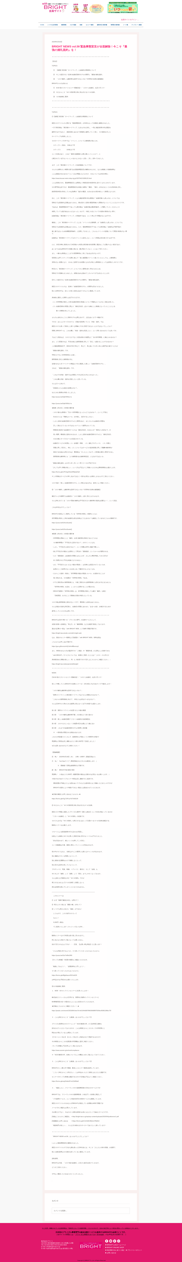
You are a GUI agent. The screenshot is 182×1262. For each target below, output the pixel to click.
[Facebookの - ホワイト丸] (106, 1241)
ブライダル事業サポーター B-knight (89, 1235)
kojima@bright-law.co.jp (54, 1248)
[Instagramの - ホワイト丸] (118, 1241)
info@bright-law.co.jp (53, 1246)
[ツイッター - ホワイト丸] (114, 1241)
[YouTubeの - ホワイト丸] (110, 1241)
